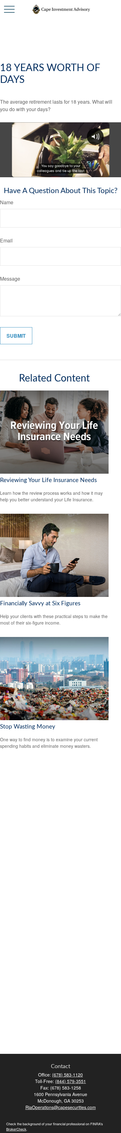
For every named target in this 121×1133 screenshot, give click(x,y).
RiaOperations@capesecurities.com (60, 1107)
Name (6, 202)
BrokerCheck (16, 1128)
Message (10, 278)
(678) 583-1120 (67, 1075)
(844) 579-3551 (70, 1081)
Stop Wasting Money (27, 727)
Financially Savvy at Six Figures (40, 604)
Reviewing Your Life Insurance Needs (48, 480)
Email (6, 240)
